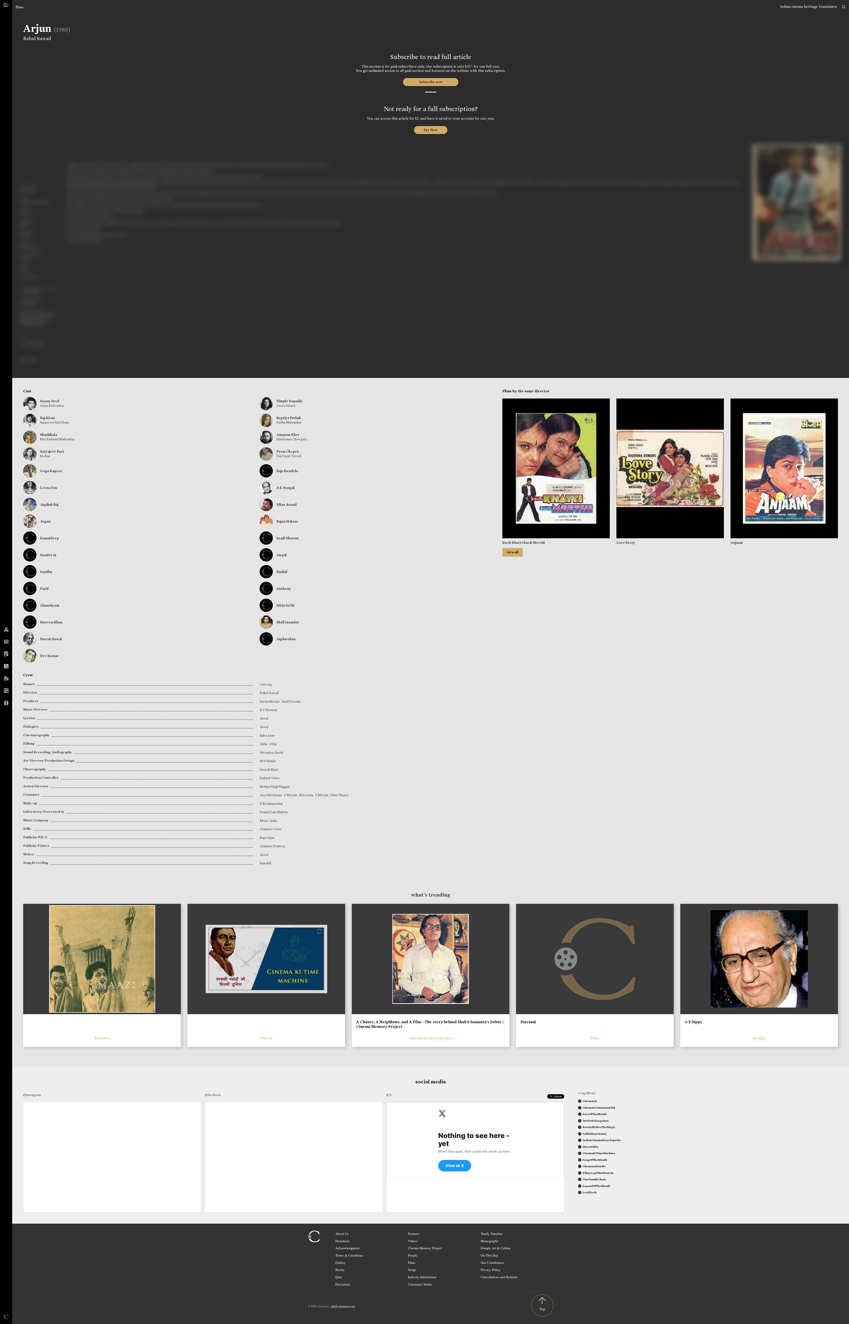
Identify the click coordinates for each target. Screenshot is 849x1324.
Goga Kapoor (51, 471)
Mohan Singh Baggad (275, 787)
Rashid (281, 572)
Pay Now (431, 130)
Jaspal (281, 555)
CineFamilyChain (594, 1179)
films (19, 7)
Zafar (264, 744)
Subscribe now (430, 82)
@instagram (32, 1095)
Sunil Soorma (290, 701)
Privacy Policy (491, 1269)
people (759, 1037)
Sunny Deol (49, 401)
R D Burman (268, 710)
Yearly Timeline (492, 1233)
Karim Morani (270, 701)
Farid (44, 588)
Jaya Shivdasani (271, 795)
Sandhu (46, 572)
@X (389, 1095)
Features (413, 1233)
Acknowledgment (347, 1248)
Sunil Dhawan (287, 538)
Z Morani (291, 795)
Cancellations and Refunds (499, 1277)
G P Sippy (693, 1021)
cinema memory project (431, 1037)
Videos (413, 1241)
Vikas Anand (286, 504)
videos (266, 1037)
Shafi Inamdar (287, 622)
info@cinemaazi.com (343, 1306)
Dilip (273, 744)
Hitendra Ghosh (271, 753)
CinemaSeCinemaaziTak (599, 1107)
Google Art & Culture (496, 1248)
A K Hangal (285, 488)
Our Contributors (492, 1262)
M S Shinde (268, 761)
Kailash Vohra (269, 778)
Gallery (340, 1262)
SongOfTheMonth (595, 1159)
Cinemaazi (590, 1101)
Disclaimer (342, 1284)
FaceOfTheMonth (594, 1114)
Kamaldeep (49, 538)
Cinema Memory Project (425, 1248)
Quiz (338, 1277)
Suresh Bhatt (269, 770)
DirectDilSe (591, 1146)
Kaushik (266, 863)
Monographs (489, 1241)
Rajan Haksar (287, 521)
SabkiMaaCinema (594, 1133)
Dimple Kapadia (289, 401)
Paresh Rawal (51, 639)
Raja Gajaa (267, 838)
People (412, 1255)
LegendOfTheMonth (596, 1186)
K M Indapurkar (271, 804)
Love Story (625, 542)
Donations (342, 1241)
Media (339, 1269)
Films (411, 1262)
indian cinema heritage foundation (808, 6)
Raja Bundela (287, 471)
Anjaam (736, 542)
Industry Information (422, 1277)
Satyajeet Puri (52, 451)
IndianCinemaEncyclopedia (602, 1140)
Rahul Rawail (37, 38)
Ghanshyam (49, 605)
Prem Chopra (287, 451)
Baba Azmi (267, 736)
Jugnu (45, 521)
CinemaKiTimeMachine (599, 1153)
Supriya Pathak (288, 418)
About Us (342, 1233)
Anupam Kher (287, 435)
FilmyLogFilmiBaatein (598, 1173)
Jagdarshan (286, 639)
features (102, 1037)
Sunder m (48, 555)
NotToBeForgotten (596, 1120)
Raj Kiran (47, 418)
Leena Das (48, 488)
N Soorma (306, 795)
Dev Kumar (49, 656)
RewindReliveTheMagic (599, 1127)
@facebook (213, 1095)
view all (512, 552)
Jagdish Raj (49, 504)
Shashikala (48, 435)
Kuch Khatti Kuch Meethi (523, 542)
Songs (412, 1269)
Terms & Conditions (349, 1255)
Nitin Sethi (285, 605)
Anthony (283, 588)
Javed (264, 718)
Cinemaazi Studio (420, 1284)
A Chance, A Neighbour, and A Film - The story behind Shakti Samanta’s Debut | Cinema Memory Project (430, 1024)
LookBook (590, 1192)
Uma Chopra (339, 795)
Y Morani (322, 795)
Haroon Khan (51, 622)
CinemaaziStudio (594, 1166)
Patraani (528, 1021)
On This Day (489, 1255)
